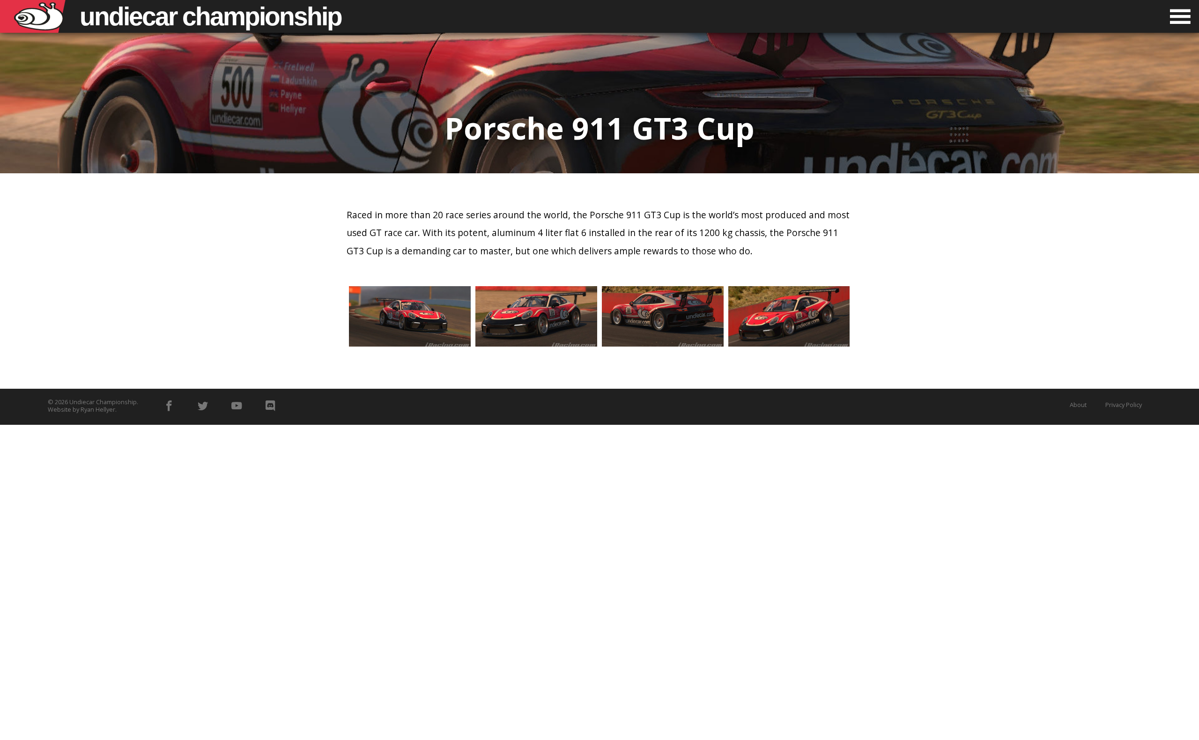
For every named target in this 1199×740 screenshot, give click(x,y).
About (1078, 404)
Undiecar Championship (103, 402)
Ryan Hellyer (98, 409)
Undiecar (210, 16)
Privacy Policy (1123, 404)
